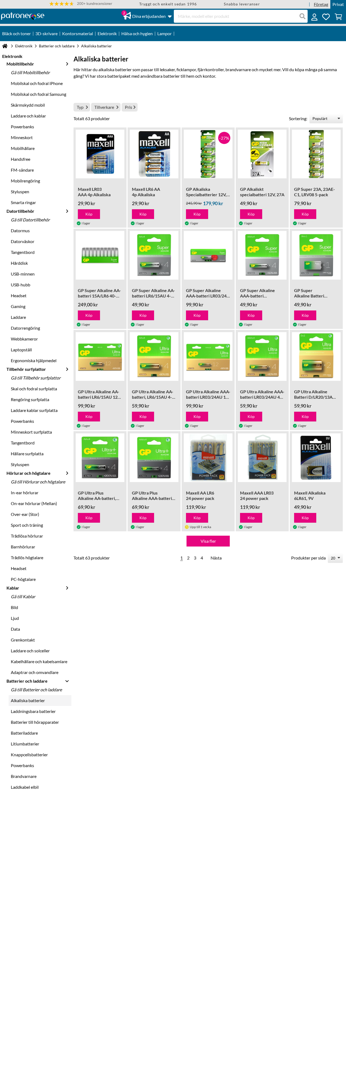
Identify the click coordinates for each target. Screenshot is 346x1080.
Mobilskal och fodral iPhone (37, 83)
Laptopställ (21, 349)
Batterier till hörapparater (35, 722)
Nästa (216, 557)
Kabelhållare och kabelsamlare (39, 661)
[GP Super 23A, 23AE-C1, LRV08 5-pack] (316, 154)
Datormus (20, 230)
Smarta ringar (23, 202)
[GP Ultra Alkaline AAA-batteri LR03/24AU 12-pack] (208, 356)
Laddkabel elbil (25, 787)
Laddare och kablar (28, 115)
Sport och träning (27, 525)
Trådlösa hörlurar (27, 535)
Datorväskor (22, 241)
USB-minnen (23, 273)
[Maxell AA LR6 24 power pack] (208, 457)
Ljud (15, 618)
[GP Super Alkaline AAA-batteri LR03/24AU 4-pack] (262, 255)
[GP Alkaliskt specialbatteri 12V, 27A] (262, 154)
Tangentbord (23, 252)
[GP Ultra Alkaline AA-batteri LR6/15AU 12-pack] (100, 356)
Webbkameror (24, 338)
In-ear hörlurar (24, 492)
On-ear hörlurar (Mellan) (34, 503)
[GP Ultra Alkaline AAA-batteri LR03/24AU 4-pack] (262, 356)
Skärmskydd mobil (28, 104)
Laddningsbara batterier (33, 711)
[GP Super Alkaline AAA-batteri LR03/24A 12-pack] (208, 255)
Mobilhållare (23, 148)
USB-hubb (20, 284)
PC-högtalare (23, 579)
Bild (14, 607)
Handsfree (20, 159)
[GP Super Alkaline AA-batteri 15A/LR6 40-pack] (100, 255)
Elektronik (23, 46)
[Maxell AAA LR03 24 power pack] (262, 457)
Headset (18, 295)
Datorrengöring (25, 327)
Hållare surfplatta (27, 453)
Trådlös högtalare (27, 557)
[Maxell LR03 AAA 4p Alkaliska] (100, 154)
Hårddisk (19, 263)
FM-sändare (22, 169)
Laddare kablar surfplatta (34, 410)
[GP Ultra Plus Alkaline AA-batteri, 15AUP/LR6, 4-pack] (100, 457)
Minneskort (22, 137)
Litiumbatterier (25, 743)
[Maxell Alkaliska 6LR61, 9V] (316, 457)
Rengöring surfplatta (30, 399)
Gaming (18, 306)
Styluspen (20, 191)
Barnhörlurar (23, 546)
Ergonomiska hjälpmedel (33, 360)
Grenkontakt (23, 639)
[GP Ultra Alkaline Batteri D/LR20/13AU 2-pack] (316, 356)
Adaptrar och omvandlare (34, 672)
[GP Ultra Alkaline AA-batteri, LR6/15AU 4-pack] (154, 356)
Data (15, 628)
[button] (80, 3)
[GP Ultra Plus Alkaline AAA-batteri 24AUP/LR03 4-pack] (154, 457)
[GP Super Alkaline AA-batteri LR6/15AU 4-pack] (154, 255)
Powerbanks (22, 126)
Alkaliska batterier (28, 700)
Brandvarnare (23, 776)
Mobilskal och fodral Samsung (38, 94)
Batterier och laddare (57, 46)
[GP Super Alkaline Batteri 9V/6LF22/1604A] (316, 255)
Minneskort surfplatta (31, 431)
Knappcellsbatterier (29, 754)
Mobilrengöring (25, 180)
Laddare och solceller (30, 650)
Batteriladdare (24, 732)
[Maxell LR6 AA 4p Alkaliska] (154, 154)
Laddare (18, 317)
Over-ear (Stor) (25, 514)
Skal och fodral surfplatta (34, 388)
